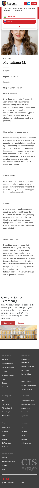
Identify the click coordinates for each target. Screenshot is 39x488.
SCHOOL (8, 4)
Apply (34, 3)
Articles (4, 465)
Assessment (26, 408)
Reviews (4, 379)
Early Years (25, 370)
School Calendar (27, 389)
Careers (4, 383)
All (3, 400)
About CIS (5, 360)
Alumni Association (8, 367)
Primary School (26, 374)
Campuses (25, 423)
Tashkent (5, 447)
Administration (6, 416)
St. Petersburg (6, 443)
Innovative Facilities (8, 375)
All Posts (5, 457)
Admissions (25, 396)
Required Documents (28, 412)
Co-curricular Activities (29, 386)
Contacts (21, 323)
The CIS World (6, 355)
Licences (5, 371)
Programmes (26, 355)
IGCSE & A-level (26, 382)
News (4, 469)
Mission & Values (7, 363)
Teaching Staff (7, 396)
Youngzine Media (7, 453)
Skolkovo (5, 431)
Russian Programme (28, 366)
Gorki (3, 435)
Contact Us (5, 387)
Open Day (25, 416)
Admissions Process (28, 400)
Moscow (4, 439)
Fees (3, 423)
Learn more (8, 323)
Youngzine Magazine (8, 461)
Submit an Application (28, 404)
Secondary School (27, 378)
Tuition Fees (6, 427)
